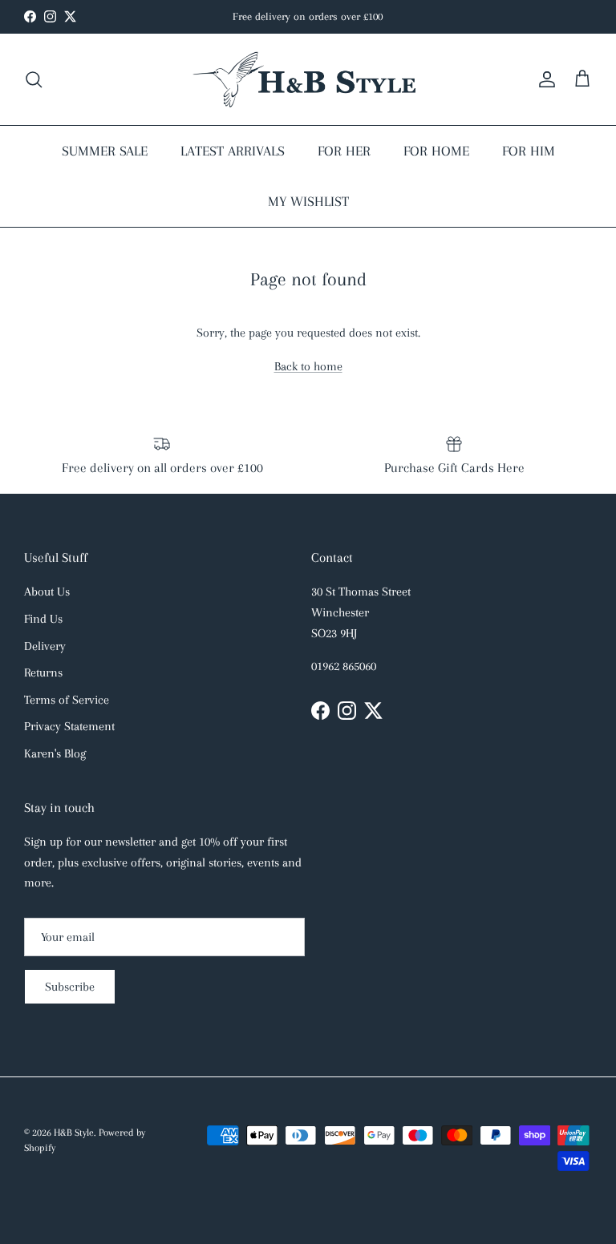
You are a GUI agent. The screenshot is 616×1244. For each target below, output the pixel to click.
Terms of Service (66, 700)
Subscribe (70, 986)
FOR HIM (528, 151)
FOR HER (344, 151)
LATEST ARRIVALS (232, 151)
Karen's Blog (55, 753)
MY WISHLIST (308, 201)
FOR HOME (436, 151)
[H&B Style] (308, 79)
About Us (47, 591)
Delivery (45, 646)
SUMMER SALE (105, 151)
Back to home (308, 366)
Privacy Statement (69, 726)
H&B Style (74, 1132)
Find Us (43, 619)
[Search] (33, 79)
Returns (43, 672)
